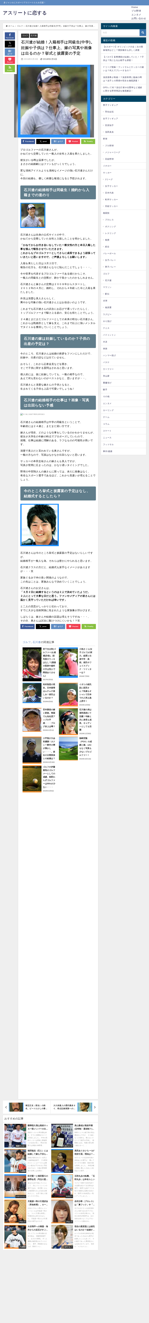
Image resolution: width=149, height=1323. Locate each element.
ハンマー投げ (109, 355)
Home (134, 7)
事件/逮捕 (107, 451)
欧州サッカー (111, 199)
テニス (106, 328)
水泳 (105, 342)
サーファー (108, 369)
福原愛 (108, 307)
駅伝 (107, 294)
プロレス (109, 220)
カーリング (108, 410)
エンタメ (136, 14)
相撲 (107, 240)
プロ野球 (136, 11)
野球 (105, 139)
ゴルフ (25, 35)
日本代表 (109, 193)
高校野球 (109, 159)
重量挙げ (107, 383)
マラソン (107, 287)
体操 (105, 349)
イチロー (107, 166)
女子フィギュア (110, 119)
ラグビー (107, 314)
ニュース (107, 438)
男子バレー (110, 267)
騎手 (105, 390)
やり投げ (107, 321)
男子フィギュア (110, 105)
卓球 (105, 301)
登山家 (106, 376)
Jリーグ (109, 179)
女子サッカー (111, 186)
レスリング (110, 233)
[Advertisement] (58, 944)
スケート (107, 431)
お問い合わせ (138, 18)
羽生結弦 (109, 112)
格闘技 (106, 213)
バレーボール (109, 253)
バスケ (106, 362)
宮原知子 (109, 125)
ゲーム (106, 417)
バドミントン (109, 335)
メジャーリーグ (112, 152)
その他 (106, 396)
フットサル (108, 444)
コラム (106, 424)
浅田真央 (109, 132)
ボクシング (110, 226)
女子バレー (110, 260)
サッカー (107, 173)
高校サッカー (111, 206)
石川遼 (34, 35)
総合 (107, 247)
